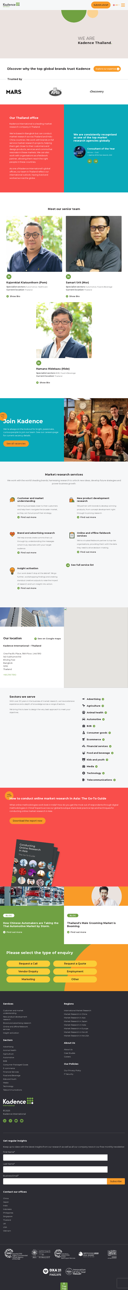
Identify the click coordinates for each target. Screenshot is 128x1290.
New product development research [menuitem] (15, 1018)
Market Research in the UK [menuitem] (76, 1032)
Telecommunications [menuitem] (12, 1090)
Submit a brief (101, 5)
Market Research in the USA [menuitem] (76, 1035)
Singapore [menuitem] (7, 1216)
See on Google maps (49, 638)
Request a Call (28, 963)
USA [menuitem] (5, 1227)
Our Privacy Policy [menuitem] (72, 1070)
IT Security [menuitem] (68, 1074)
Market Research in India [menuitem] (75, 1025)
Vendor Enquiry (28, 971)
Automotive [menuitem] (8, 1057)
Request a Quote (75, 963)
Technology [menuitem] (8, 1086)
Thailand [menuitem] (7, 1220)
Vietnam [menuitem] (7, 1231)
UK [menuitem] (4, 1223)
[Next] (95, 161)
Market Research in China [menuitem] (75, 1014)
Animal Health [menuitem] (9, 1050)
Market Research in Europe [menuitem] (76, 1028)
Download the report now (27, 820)
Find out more (28, 517)
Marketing (28, 979)
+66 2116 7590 (9, 674)
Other (75, 979)
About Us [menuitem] (68, 1049)
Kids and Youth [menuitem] (9, 1079)
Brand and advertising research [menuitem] (17, 1023)
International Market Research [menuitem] (77, 1010)
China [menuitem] (6, 1198)
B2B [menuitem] (5, 1061)
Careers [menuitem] (67, 1056)
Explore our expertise (106, 69)
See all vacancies (16, 443)
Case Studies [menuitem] (69, 1053)
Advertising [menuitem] (8, 1046)
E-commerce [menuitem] (9, 1068)
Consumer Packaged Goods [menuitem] (15, 1064)
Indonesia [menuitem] (7, 1209)
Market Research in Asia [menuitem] (74, 1017)
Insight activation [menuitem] (11, 1033)
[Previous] (89, 161)
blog (9, 915)
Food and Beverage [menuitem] (11, 1075)
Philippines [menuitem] (8, 1213)
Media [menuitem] (5, 1082)
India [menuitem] (5, 1205)
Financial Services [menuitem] (11, 1072)
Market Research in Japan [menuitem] (75, 1021)
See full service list (82, 565)
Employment (75, 971)
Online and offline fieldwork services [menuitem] (15, 1027)
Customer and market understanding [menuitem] (13, 1011)
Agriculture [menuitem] (8, 1054)
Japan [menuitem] (6, 1202)
